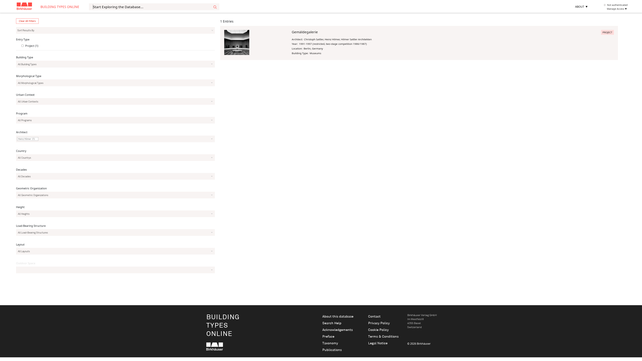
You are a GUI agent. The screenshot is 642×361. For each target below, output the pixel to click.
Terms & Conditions (383, 336)
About (579, 7)
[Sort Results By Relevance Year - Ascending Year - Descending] (115, 30)
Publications (332, 349)
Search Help (331, 323)
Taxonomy (330, 343)
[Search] (215, 6)
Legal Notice (378, 343)
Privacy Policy (379, 323)
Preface (328, 336)
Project (31, 46)
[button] (37, 139)
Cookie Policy (378, 329)
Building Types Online (59, 7)
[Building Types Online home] (28, 7)
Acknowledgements (337, 329)
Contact (374, 316)
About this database (337, 316)
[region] (115, 147)
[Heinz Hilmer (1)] (115, 140)
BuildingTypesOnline (223, 325)
